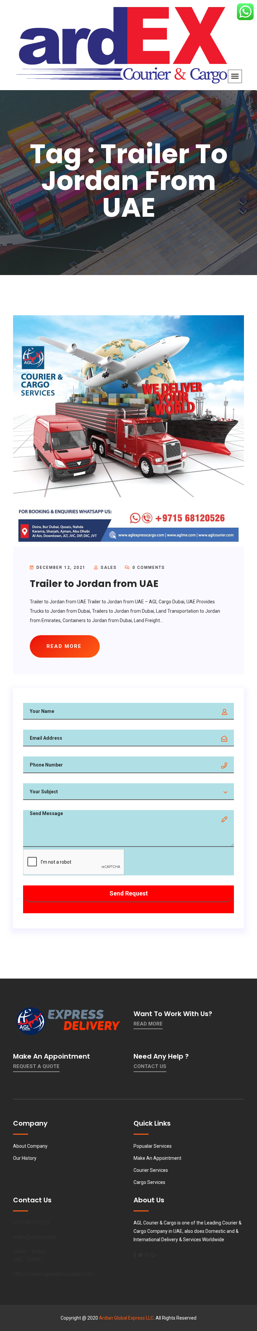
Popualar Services (153, 1146)
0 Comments (148, 567)
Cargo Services (149, 1182)
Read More (148, 1024)
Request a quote (36, 1066)
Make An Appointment (157, 1158)
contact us (150, 1066)
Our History (24, 1158)
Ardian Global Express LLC (126, 1318)
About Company (30, 1146)
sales (109, 567)
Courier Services (151, 1170)
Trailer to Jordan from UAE (94, 583)
